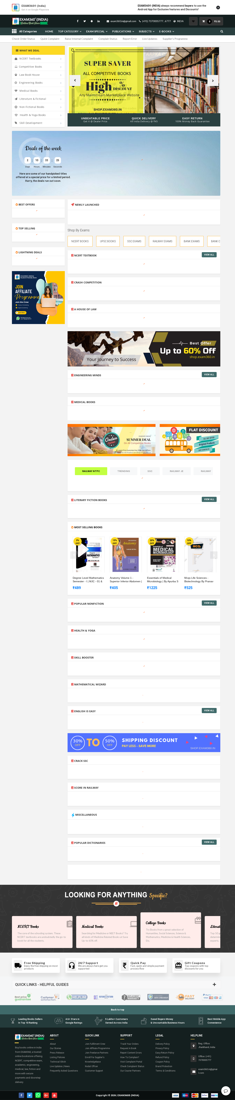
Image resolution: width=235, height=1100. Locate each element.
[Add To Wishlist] (91, 540)
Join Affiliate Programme (97, 1048)
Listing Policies (57, 1057)
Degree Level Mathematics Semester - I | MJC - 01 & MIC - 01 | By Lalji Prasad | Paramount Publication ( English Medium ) (88, 579)
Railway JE (176, 471)
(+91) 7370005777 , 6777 (156, 21)
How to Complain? (129, 1057)
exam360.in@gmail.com (123, 21)
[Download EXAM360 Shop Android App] (91, 21)
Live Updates (149, 38)
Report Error (130, 38)
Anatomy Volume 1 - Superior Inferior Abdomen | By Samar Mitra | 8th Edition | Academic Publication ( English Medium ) (126, 579)
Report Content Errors (131, 1052)
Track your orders (129, 1044)
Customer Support (94, 1070)
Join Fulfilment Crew (95, 1044)
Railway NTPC (91, 471)
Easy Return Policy (165, 1052)
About (53, 1044)
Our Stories (55, 1048)
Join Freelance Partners (96, 1052)
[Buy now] (86, 540)
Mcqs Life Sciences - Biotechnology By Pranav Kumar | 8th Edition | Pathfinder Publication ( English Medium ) (198, 579)
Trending (123, 471)
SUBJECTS (145, 31)
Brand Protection (164, 1066)
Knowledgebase (93, 1061)
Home (49, 31)
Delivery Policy (163, 1044)
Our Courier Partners (130, 1070)
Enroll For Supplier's (94, 1057)
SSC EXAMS (134, 241)
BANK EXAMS (192, 241)
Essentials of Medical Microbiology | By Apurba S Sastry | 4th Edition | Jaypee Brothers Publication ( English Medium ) (163, 579)
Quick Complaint (49, 38)
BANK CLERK (218, 241)
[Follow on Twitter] (84, 21)
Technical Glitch (58, 1061)
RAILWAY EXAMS (162, 241)
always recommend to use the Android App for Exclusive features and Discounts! (172, 7)
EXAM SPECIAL (95, 31)
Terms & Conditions (166, 1070)
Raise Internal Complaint (79, 38)
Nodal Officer (91, 1066)
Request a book (128, 1048)
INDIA (180, 21)
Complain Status (107, 38)
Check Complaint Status (132, 1066)
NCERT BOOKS (80, 241)
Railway (206, 471)
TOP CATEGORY (68, 31)
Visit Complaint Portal (131, 1061)
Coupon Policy (163, 1061)
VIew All (209, 254)
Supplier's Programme (175, 38)
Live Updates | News (60, 1066)
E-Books (165, 31)
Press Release (57, 1052)
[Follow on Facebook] (77, 21)
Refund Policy (162, 1057)
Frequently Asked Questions (64, 1070)
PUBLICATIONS (121, 31)
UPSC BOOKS (108, 241)
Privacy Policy (162, 1048)
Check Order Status (23, 38)
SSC (149, 471)
